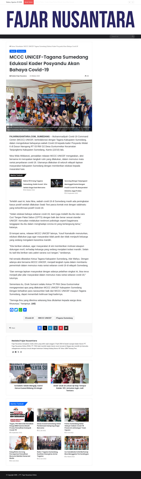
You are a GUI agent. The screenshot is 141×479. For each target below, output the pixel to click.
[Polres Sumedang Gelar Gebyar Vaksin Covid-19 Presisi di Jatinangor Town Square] (77, 415)
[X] (18, 352)
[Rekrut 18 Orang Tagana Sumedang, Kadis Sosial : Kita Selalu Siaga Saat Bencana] (16, 183)
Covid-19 (30, 318)
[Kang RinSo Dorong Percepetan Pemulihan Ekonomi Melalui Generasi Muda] (21, 443)
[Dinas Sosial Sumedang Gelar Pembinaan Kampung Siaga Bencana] (49, 415)
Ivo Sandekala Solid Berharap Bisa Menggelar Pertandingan (77, 453)
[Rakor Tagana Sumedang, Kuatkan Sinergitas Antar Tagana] (49, 443)
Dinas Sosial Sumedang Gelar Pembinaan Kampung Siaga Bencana (49, 426)
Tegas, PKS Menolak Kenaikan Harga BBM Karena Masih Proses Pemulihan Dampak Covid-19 (21, 427)
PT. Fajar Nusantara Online (28, 475)
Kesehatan (19, 46)
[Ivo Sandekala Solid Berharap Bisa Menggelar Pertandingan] (77, 443)
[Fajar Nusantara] (70, 19)
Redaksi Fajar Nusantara (19, 76)
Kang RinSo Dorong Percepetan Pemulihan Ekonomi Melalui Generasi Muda (19, 455)
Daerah (13, 51)
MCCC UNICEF (45, 318)
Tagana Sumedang (65, 318)
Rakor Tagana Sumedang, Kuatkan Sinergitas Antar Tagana (47, 454)
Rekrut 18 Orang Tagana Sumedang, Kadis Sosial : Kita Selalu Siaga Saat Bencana (35, 184)
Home (13, 46)
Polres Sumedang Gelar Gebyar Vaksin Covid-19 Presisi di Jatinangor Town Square (75, 427)
